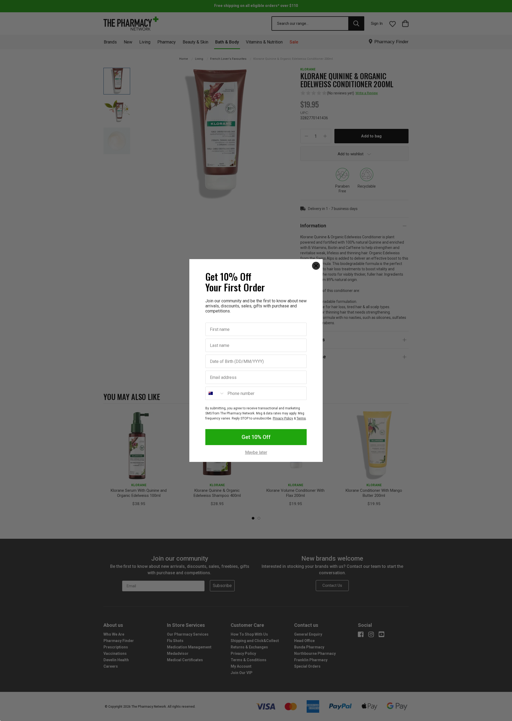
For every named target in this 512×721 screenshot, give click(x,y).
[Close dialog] (316, 266)
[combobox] (215, 393)
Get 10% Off (256, 437)
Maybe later (256, 452)
